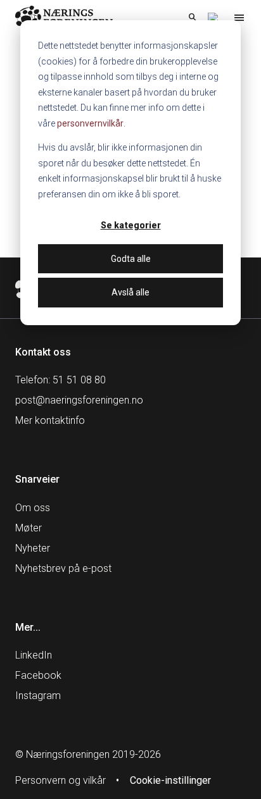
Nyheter (32, 548)
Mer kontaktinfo (50, 420)
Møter (28, 528)
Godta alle (131, 259)
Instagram (38, 696)
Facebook (38, 675)
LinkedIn (33, 655)
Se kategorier (131, 225)
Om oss (32, 508)
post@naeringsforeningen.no (79, 400)
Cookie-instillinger (170, 780)
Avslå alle (130, 292)
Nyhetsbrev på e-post (63, 568)
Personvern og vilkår (60, 780)
